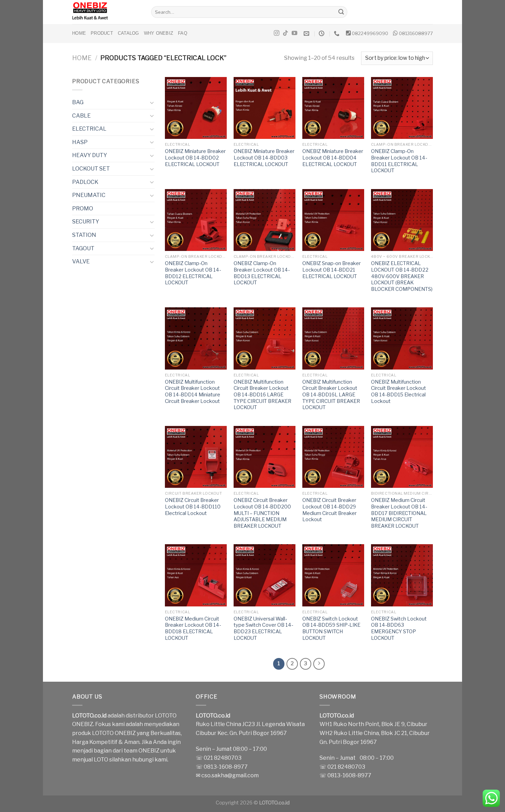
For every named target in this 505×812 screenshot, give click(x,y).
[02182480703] (337, 33)
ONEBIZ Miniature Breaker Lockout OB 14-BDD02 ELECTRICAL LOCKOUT (195, 157)
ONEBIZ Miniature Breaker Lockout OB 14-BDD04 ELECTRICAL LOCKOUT (332, 157)
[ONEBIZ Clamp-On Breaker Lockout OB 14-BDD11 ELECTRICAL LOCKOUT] (402, 108)
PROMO (82, 208)
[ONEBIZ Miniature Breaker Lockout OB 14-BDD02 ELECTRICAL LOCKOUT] (196, 108)
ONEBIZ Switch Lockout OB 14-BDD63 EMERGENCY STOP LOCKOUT (399, 628)
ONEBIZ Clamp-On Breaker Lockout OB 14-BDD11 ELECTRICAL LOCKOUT (399, 161)
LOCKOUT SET (91, 168)
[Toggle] (152, 102)
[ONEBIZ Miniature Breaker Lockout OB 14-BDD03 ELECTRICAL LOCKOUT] (264, 108)
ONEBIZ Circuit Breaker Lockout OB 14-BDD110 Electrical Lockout (193, 506)
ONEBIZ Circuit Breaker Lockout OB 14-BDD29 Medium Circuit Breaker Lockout (329, 510)
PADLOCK (85, 182)
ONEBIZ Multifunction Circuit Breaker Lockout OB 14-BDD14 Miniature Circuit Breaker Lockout (192, 391)
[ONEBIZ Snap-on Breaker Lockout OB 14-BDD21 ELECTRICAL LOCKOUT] (333, 220)
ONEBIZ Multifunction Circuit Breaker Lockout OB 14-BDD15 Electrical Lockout (398, 391)
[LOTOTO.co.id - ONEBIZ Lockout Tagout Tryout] (106, 12)
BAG (77, 102)
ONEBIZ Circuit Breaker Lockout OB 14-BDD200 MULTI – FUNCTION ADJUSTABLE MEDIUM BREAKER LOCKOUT (262, 513)
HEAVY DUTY (89, 155)
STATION (84, 235)
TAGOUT (83, 248)
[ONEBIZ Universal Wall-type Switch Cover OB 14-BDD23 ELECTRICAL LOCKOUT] (264, 575)
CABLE (81, 115)
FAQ (182, 33)
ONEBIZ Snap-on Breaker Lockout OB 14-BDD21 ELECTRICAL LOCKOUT (331, 269)
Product (102, 33)
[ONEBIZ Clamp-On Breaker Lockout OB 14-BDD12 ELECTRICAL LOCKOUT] (196, 220)
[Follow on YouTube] (294, 33)
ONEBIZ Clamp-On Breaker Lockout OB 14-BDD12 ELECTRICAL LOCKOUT (193, 273)
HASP (80, 142)
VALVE (81, 261)
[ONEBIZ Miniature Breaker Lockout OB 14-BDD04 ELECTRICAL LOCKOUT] (333, 108)
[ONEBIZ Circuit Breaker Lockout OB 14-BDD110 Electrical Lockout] (196, 457)
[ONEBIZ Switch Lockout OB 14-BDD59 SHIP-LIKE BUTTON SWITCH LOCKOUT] (333, 575)
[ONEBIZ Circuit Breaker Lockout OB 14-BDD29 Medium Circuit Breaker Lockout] (333, 457)
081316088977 (416, 33)
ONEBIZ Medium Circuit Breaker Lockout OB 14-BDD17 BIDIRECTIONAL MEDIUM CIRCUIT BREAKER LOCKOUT (399, 513)
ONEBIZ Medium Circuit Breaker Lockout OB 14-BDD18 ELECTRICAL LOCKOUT (193, 628)
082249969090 (370, 33)
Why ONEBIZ (158, 33)
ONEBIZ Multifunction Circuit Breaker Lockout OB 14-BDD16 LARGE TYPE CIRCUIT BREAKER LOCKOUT (262, 395)
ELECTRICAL (89, 128)
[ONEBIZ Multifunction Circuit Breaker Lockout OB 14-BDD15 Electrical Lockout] (402, 338)
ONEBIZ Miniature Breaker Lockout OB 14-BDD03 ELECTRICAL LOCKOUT (264, 157)
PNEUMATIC (88, 195)
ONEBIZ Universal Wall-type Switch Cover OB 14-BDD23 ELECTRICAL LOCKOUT (263, 628)
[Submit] (341, 12)
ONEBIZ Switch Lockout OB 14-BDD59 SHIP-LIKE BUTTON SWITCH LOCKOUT (331, 628)
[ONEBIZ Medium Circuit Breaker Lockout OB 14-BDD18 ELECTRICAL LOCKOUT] (196, 575)
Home (79, 33)
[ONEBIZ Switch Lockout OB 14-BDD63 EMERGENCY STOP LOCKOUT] (402, 575)
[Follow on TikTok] (285, 33)
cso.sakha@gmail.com (230, 775)
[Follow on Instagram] (276, 33)
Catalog (128, 33)
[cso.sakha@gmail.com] (307, 33)
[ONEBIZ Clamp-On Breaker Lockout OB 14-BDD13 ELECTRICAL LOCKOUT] (264, 220)
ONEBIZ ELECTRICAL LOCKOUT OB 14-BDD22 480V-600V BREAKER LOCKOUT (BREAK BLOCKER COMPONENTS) (402, 276)
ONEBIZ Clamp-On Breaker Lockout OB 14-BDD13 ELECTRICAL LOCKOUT (262, 273)
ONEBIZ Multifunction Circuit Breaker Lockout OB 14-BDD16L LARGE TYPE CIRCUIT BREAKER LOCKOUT (331, 395)
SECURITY (85, 221)
